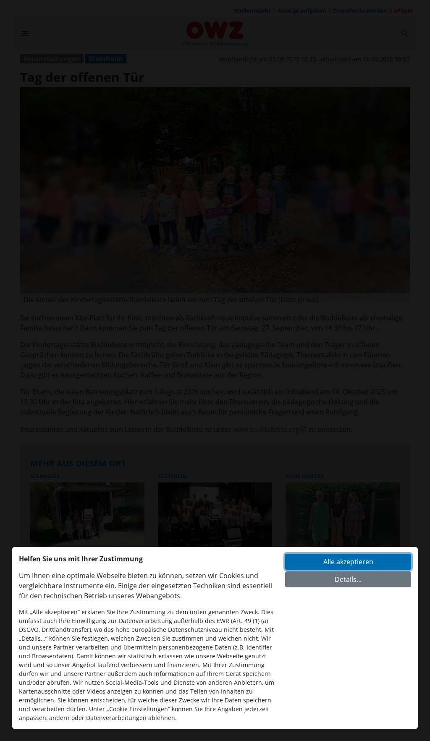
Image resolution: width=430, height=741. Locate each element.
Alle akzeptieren (348, 561)
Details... (348, 579)
